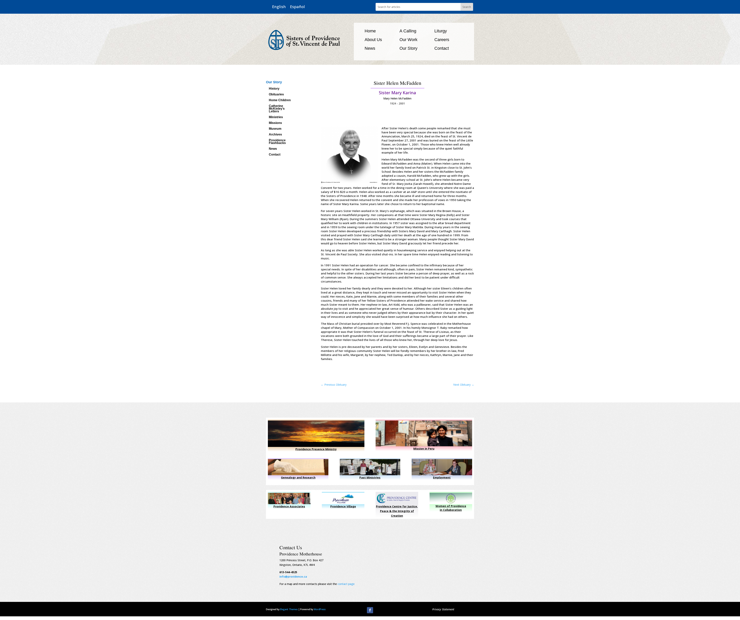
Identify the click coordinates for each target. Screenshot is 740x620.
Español (297, 6)
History (274, 88)
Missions (275, 123)
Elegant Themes (289, 609)
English (279, 6)
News (370, 48)
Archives (275, 134)
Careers (441, 39)
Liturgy (440, 31)
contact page (346, 584)
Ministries (276, 117)
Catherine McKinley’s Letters (277, 109)
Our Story (408, 48)
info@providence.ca (293, 576)
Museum (275, 128)
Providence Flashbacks (277, 142)
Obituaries (276, 94)
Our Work (408, 39)
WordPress (320, 609)
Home (370, 31)
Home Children (280, 100)
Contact (441, 48)
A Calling (407, 31)
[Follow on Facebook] (370, 610)
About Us (373, 39)
